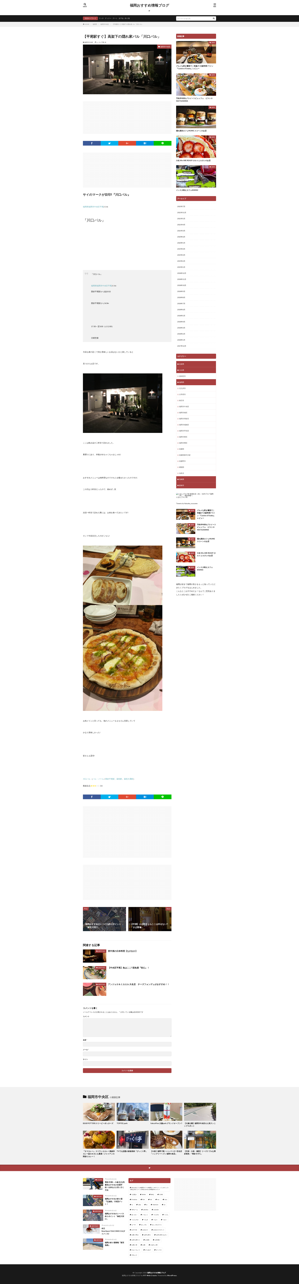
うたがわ (156, 1215)
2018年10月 (181, 285)
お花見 (147, 1240)
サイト (85, 1059)
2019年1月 (181, 267)
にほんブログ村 (182, 497)
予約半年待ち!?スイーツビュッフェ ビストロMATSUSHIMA (194, 99)
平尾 (102, 42)
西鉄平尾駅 (110, 779)
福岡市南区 (183, 413)
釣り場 (127, 18)
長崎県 (181, 479)
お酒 (143, 1245)
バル (99, 42)
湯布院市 (182, 376)
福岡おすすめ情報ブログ (149, 5)
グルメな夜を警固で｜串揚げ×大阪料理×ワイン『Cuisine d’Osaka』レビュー (194, 67)
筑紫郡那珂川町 (185, 455)
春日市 (181, 400)
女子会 (121, 18)
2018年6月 (181, 310)
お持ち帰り (147, 1235)
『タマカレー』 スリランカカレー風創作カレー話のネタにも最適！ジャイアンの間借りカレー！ (99, 1153)
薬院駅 (119, 779)
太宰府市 (182, 394)
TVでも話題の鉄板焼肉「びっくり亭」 (132, 1151)
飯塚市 (181, 485)
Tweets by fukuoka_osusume (187, 503)
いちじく (145, 1215)
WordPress (172, 1275)
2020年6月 (181, 237)
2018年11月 (181, 279)
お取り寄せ (135, 1235)
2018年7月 (181, 303)
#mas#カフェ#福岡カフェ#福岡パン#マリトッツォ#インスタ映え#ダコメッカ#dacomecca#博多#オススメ (149, 1188)
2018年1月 (181, 340)
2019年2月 (181, 261)
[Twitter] (109, 143)
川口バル (86, 779)
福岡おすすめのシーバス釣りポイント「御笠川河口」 (114, 1216)
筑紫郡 (181, 449)
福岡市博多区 (184, 419)
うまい (165, 1220)
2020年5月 (181, 243)
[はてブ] (145, 143)
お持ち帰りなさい (161, 1235)
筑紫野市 (182, 461)
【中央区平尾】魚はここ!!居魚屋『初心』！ (128, 967)
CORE (161, 1194)
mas (165, 1199)
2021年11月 (181, 212)
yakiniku (145, 1210)
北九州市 (182, 388)
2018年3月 (181, 328)
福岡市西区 (183, 443)
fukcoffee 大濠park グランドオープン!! (166, 1123)
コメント (86, 1016)
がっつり (159, 1250)
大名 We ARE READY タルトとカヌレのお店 (193, 160)
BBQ (152, 1194)
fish (143, 1199)
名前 (85, 1040)
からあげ (148, 1250)
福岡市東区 (183, 437)
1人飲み (134, 1194)
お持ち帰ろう (136, 1240)
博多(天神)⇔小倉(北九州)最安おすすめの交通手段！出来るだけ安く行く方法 (115, 1186)
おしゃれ (144, 1225)
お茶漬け (157, 1240)
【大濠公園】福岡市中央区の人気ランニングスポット (200, 1124)
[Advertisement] (127, 117)
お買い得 (134, 1245)
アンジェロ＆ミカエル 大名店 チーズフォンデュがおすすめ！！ (138, 984)
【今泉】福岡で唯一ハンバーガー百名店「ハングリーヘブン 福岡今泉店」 (166, 1152)
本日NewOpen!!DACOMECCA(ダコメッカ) (113, 1231)
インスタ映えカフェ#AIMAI (187, 190)
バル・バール (98, 779)
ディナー (108, 18)
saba (139, 1204)
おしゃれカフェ (157, 1225)
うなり (155, 1220)
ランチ (101, 18)
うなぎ (146, 1220)
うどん (166, 1215)
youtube (156, 1210)
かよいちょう (136, 1250)
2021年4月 (181, 225)
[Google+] (127, 143)
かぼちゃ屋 (153, 1245)
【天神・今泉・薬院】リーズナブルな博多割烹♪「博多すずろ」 (200, 1152)
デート (115, 18)
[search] (213, 18)
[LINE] (162, 143)
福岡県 (95, 24)
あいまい (134, 1215)
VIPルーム (135, 1210)
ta (146, 1204)
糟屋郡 (181, 467)
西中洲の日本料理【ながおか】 (122, 951)
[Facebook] (92, 143)
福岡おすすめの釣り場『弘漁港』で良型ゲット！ (113, 1201)
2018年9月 (181, 291)
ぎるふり (134, 1255)
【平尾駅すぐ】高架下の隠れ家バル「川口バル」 (127, 24)
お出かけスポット (158, 1230)
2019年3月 (181, 255)
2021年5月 (181, 219)
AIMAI (144, 1194)
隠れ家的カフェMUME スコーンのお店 (191, 131)
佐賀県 (181, 364)
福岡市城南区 (184, 425)
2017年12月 (181, 346)
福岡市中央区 (104, 24)
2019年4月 (181, 249)
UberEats (155, 1204)
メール (86, 1049)
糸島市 (181, 473)
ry (96, 42)
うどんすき (135, 1220)
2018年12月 (181, 273)
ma (158, 1199)
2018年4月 (181, 322)
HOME (87, 24)
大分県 (181, 370)
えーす (134, 1225)
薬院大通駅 (128, 779)
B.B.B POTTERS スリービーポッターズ (98, 1123)
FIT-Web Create (150, 1275)
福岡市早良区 (184, 431)
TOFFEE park (122, 1123)
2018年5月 (181, 316)
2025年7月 (181, 206)
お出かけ (145, 1230)
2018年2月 (181, 334)
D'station (134, 1199)
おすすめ (134, 1230)
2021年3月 (181, 231)
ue (164, 1204)
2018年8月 (181, 297)
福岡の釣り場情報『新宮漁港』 (114, 1243)
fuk (151, 1199)
